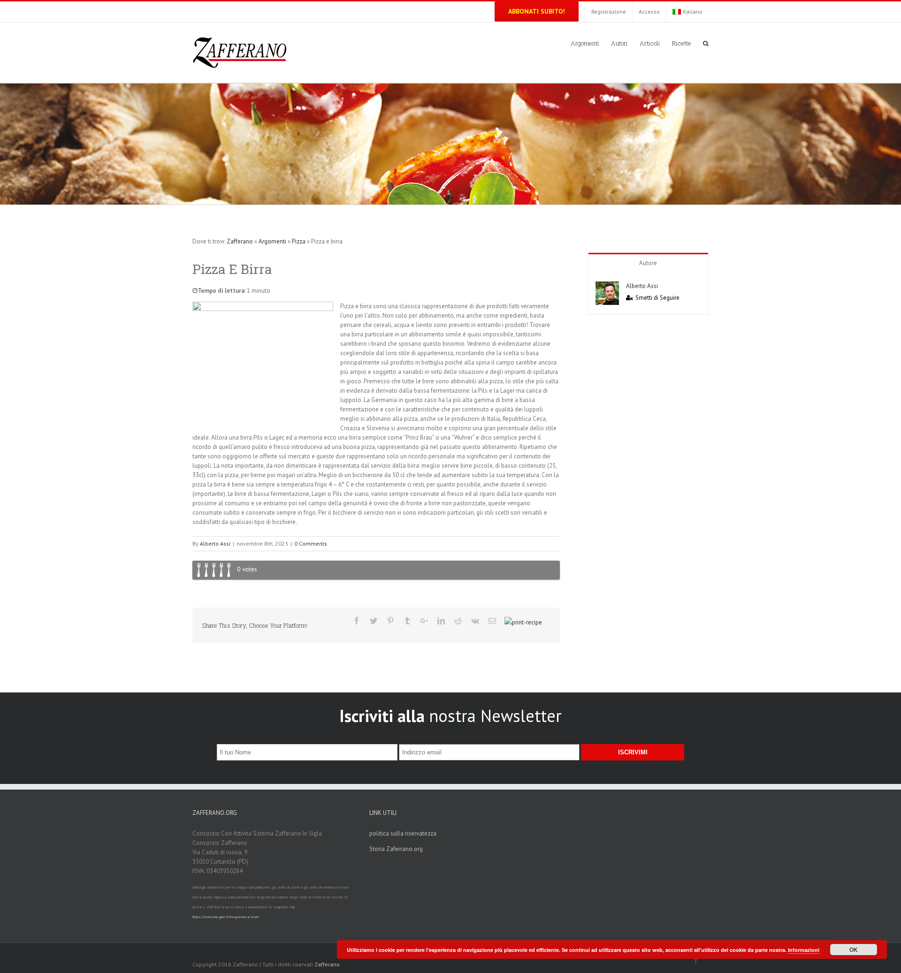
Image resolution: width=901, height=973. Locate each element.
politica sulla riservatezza (402, 833)
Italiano (692, 11)
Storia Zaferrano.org (396, 849)
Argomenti (272, 241)
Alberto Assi (215, 543)
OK (853, 949)
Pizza (298, 241)
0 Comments (310, 543)
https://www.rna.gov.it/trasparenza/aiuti (225, 916)
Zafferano (240, 241)
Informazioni (803, 949)
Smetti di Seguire (657, 298)
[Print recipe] (523, 623)
